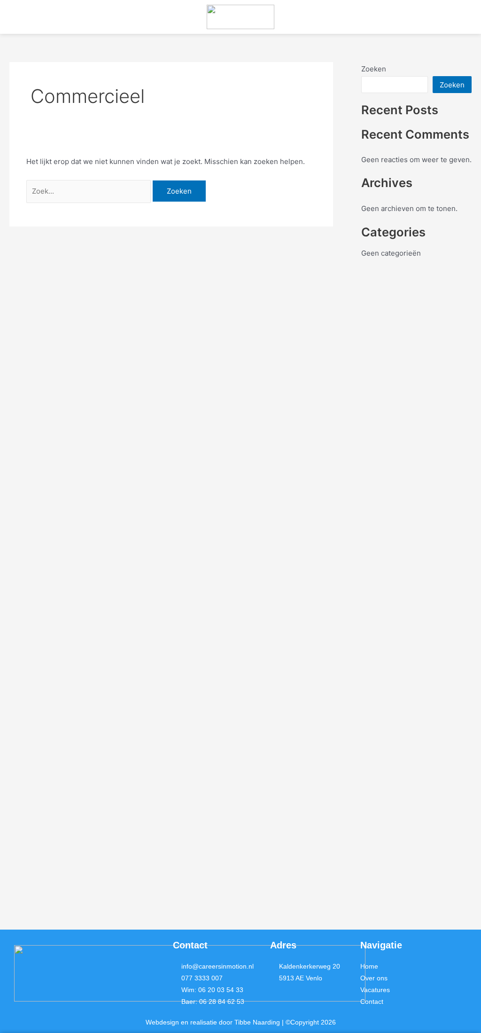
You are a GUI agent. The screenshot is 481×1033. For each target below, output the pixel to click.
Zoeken (373, 68)
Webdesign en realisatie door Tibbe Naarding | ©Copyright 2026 (241, 1022)
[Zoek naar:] (89, 191)
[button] (80, 17)
